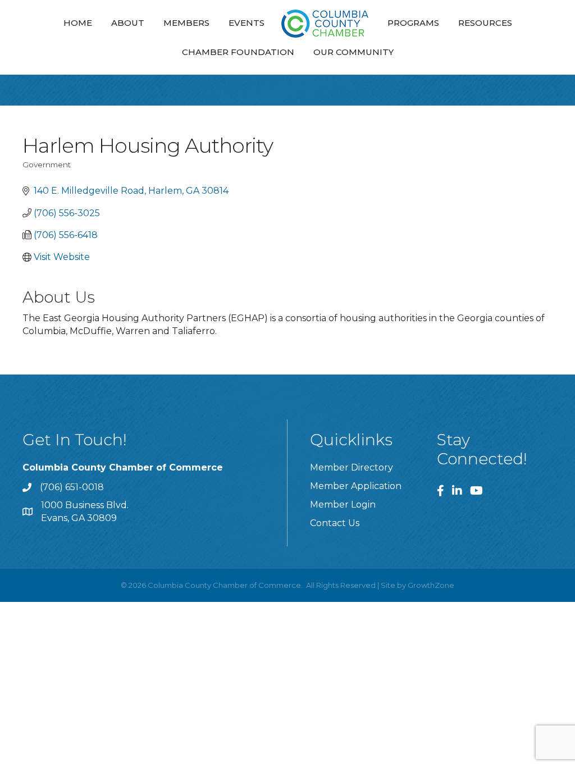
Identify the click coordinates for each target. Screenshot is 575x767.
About (127, 22)
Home (77, 22)
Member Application (355, 486)
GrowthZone (431, 585)
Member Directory (351, 467)
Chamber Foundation (238, 52)
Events (246, 22)
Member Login (343, 504)
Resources (485, 22)
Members (186, 22)
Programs (413, 22)
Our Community (353, 52)
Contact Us (334, 523)
